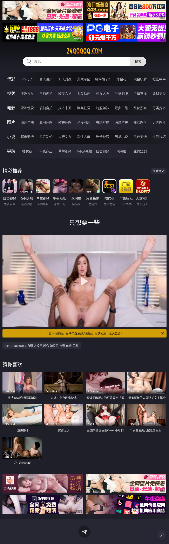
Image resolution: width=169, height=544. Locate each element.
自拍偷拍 (46, 93)
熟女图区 (140, 122)
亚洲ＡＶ (27, 93)
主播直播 (140, 93)
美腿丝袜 (102, 122)
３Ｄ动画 (83, 93)
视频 (11, 93)
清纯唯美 (121, 122)
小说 (11, 136)
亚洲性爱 (27, 108)
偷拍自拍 (46, 108)
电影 (11, 108)
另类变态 (159, 108)
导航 (11, 151)
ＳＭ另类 (159, 93)
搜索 (138, 61)
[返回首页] (162, 535)
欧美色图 (65, 122)
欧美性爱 (83, 108)
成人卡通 (65, 108)
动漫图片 (83, 122)
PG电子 (27, 79)
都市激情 (27, 137)
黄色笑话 (140, 137)
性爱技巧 (159, 137)
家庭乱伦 (46, 137)
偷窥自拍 (27, 122)
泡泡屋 (121, 151)
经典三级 (121, 108)
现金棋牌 (140, 79)
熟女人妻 (102, 93)
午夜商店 (46, 151)
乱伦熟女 (140, 108)
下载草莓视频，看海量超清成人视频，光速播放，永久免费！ (84, 333)
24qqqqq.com (84, 51)
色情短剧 (140, 151)
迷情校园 (102, 137)
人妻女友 (65, 137)
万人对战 (65, 79)
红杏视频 (102, 151)
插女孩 (27, 151)
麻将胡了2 (102, 79)
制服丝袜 (102, 108)
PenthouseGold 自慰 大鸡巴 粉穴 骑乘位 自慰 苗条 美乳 (41, 346)
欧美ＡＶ (65, 93)
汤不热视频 (83, 151)
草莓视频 (65, 151)
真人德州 (46, 79)
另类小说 (121, 137)
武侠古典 (83, 137)
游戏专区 (83, 79)
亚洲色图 (46, 122)
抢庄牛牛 (159, 79)
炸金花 (121, 79)
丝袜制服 (121, 93)
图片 (11, 122)
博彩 (11, 79)
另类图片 (159, 122)
